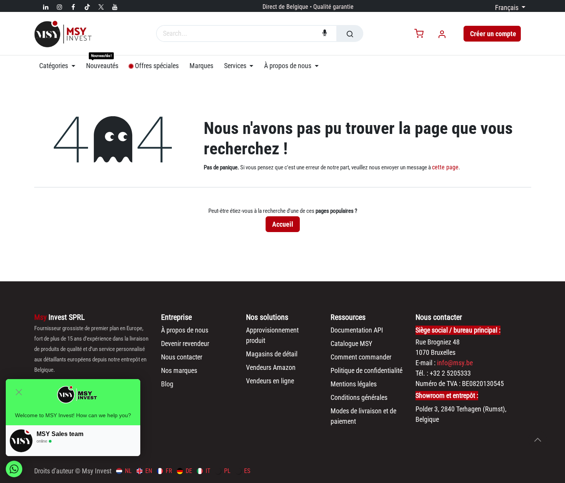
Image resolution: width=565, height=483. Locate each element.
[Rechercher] (349, 33)
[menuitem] (60, 65)
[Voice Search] (324, 33)
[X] (101, 7)
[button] (537, 440)
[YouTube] (115, 7)
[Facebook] (73, 7)
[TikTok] (87, 7)
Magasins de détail (271, 354)
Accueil (282, 224)
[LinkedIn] (46, 7)
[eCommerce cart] (419, 34)
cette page (445, 167)
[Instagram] (59, 7)
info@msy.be (455, 363)
